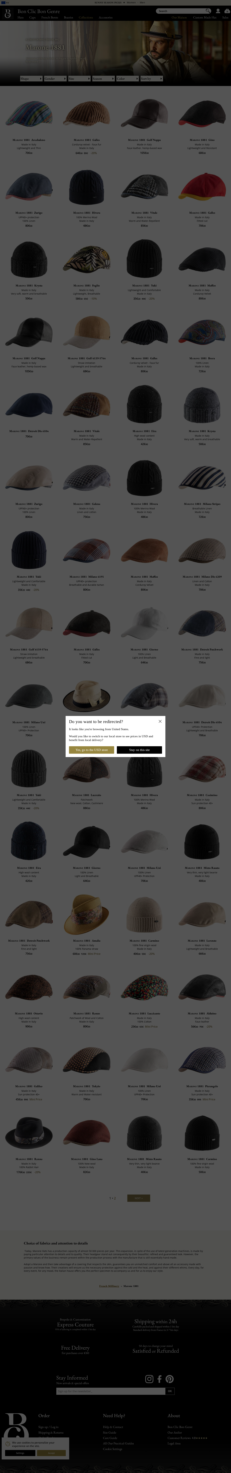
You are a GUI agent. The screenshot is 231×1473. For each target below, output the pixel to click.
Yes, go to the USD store (92, 750)
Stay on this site (139, 750)
